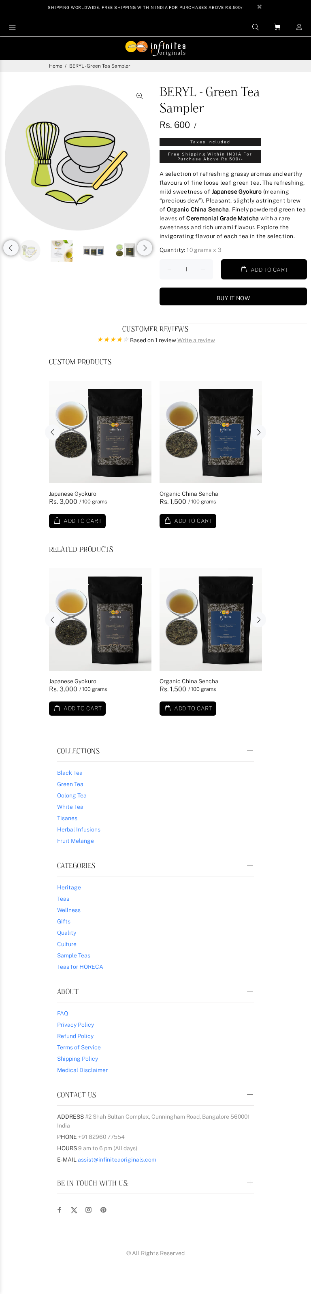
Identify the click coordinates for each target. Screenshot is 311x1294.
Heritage (69, 887)
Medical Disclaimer (82, 1070)
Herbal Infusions (78, 829)
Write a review (196, 340)
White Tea (70, 807)
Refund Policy (75, 1036)
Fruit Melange (75, 841)
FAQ (62, 1013)
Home (55, 66)
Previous (11, 248)
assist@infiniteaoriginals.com (117, 1159)
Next (144, 248)
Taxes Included (210, 141)
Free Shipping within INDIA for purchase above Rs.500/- (210, 156)
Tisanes (67, 818)
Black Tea (70, 773)
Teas (63, 898)
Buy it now (233, 298)
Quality (66, 932)
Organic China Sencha (189, 493)
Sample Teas (73, 955)
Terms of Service (79, 1047)
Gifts (63, 921)
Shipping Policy (77, 1058)
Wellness (69, 910)
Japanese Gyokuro (72, 493)
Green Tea (70, 784)
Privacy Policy (75, 1024)
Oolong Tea (72, 795)
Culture (67, 944)
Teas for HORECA (80, 967)
